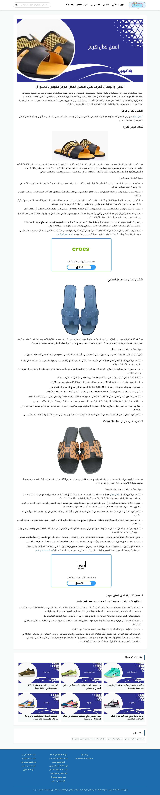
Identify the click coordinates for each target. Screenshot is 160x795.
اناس (106, 5)
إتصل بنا (84, 755)
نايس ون (95, 5)
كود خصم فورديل (29, 759)
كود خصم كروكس (65, 234)
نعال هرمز (140, 739)
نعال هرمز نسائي (86, 739)
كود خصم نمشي (28, 766)
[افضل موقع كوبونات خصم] (137, 5)
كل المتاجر (82, 5)
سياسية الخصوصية (84, 759)
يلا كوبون (35, 790)
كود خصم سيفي (58, 781)
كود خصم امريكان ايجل (58, 759)
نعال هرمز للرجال (100, 739)
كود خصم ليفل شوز (45, 550)
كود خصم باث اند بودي (58, 766)
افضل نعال (137, 117)
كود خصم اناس (58, 762)
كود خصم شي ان (29, 755)
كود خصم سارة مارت (58, 774)
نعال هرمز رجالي (129, 739)
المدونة (70, 5)
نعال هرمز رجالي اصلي (115, 739)
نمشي (115, 5)
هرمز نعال (75, 739)
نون (122, 5)
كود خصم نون (28, 770)
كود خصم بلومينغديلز (59, 770)
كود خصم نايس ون (28, 762)
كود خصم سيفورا (58, 777)
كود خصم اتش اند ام (58, 755)
